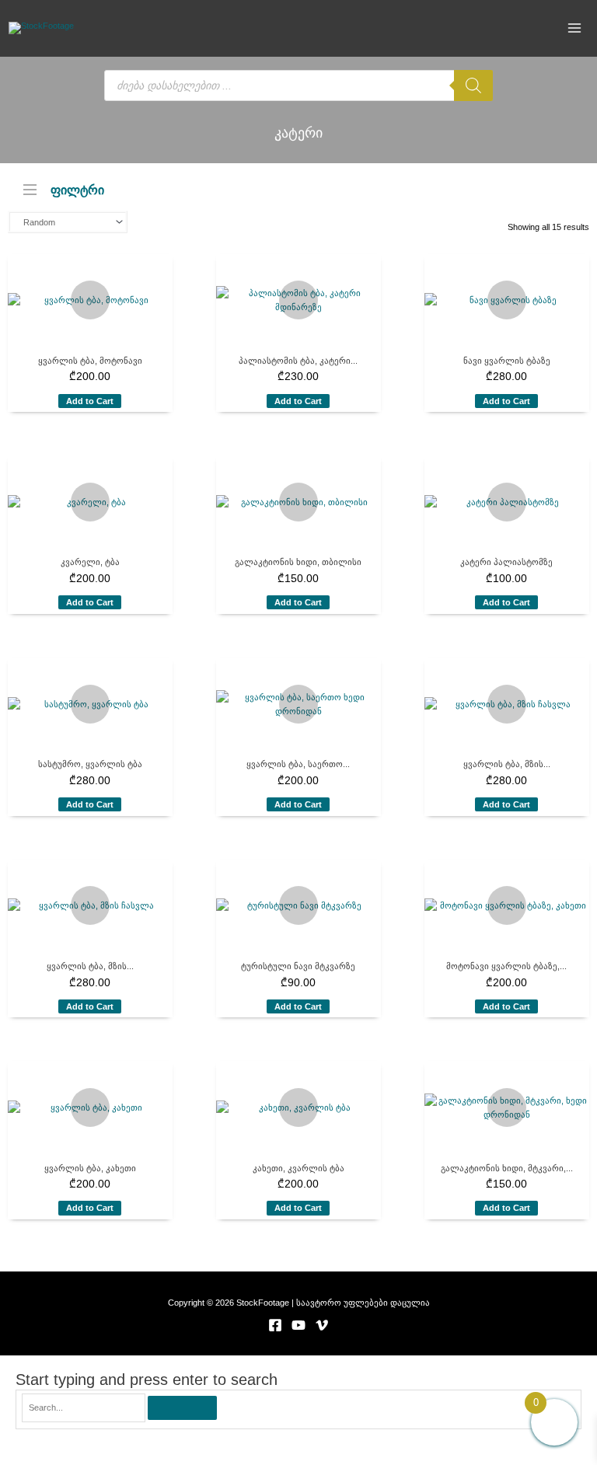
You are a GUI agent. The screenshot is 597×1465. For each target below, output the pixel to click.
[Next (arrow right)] (96, 1457)
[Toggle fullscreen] (96, 1439)
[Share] (160, 1439)
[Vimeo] (322, 1325)
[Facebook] (275, 1325)
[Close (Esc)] (225, 1439)
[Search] (473, 85)
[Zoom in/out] (31, 1439)
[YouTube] (298, 1325)
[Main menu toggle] (574, 28)
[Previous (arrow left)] (31, 1457)
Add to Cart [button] (89, 401)
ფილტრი (77, 189)
